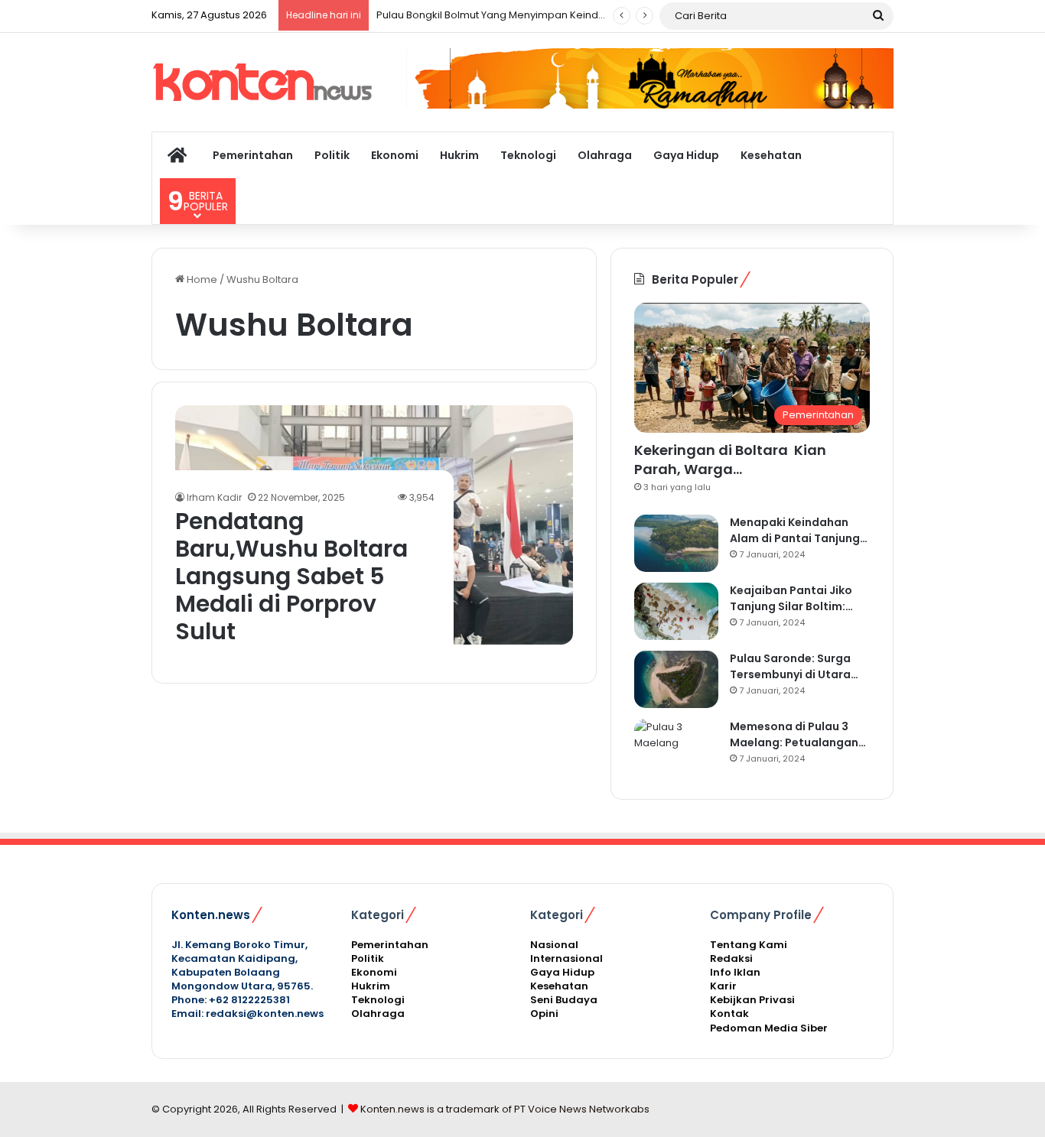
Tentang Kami (748, 944)
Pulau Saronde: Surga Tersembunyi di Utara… (794, 666)
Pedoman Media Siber (769, 1028)
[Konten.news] (266, 82)
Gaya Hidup (686, 155)
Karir (723, 986)
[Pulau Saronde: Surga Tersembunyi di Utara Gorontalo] (676, 679)
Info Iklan (735, 972)
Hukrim (459, 155)
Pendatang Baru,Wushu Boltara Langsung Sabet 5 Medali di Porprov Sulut (291, 576)
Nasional (554, 944)
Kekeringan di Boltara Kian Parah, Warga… (730, 459)
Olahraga (605, 155)
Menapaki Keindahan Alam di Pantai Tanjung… (799, 530)
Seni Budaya (563, 999)
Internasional (566, 958)
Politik (332, 155)
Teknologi (528, 155)
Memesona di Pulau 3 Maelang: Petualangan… (798, 734)
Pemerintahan (253, 155)
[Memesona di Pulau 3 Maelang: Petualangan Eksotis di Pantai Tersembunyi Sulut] (676, 747)
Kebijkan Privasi (752, 999)
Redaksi (731, 958)
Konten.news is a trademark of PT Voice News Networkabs (504, 1109)
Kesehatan (771, 155)
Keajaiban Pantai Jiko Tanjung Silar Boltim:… (791, 598)
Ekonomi (394, 155)
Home (200, 279)
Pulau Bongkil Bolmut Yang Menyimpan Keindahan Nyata (516, 15)
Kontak (729, 1013)
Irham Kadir (214, 497)
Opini (544, 1013)
